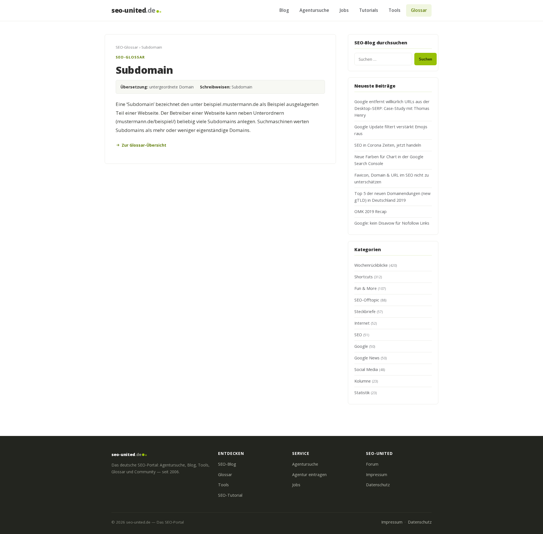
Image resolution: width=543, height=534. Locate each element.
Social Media (366, 369)
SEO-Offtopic (366, 300)
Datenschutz (378, 484)
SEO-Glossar (127, 47)
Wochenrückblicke (371, 265)
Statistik (362, 392)
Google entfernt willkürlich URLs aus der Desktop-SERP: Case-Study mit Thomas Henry (392, 108)
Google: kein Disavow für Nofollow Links (391, 223)
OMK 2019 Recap (370, 211)
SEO (358, 334)
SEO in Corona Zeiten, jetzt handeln (387, 145)
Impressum (376, 474)
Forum (372, 464)
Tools (394, 10)
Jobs (344, 10)
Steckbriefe (365, 311)
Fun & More (365, 288)
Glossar (419, 10)
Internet (362, 323)
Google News (367, 358)
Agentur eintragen (309, 474)
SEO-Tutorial (230, 495)
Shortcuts (363, 276)
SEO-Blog (227, 464)
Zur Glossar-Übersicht (144, 145)
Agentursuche (314, 10)
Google (361, 346)
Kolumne (362, 381)
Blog (284, 10)
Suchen (425, 59)
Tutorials (368, 10)
